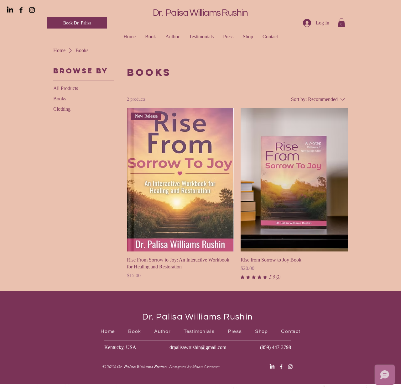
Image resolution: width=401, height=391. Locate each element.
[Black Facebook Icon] (21, 10)
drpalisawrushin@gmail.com (197, 347)
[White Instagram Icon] (290, 367)
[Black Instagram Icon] (32, 10)
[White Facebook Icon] (281, 367)
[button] (341, 22)
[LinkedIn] (10, 10)
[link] (261, 277)
